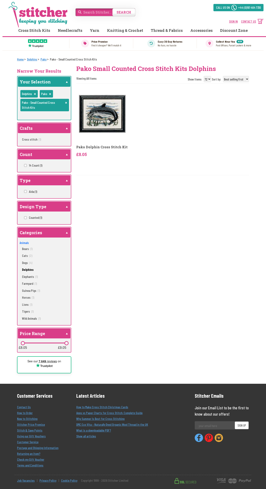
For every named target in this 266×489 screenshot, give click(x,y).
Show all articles (86, 436)
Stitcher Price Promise (31, 424)
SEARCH (124, 12)
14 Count (35, 165)
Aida (33, 191)
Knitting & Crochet (125, 30)
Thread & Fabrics (167, 30)
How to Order (25, 413)
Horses (28, 297)
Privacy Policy (47, 480)
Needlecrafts (70, 30)
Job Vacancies (26, 480)
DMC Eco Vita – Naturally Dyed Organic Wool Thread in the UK (112, 424)
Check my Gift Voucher (30, 459)
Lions (27, 304)
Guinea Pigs (31, 290)
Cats (27, 255)
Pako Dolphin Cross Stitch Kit (102, 147)
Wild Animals (31, 318)
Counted (35, 217)
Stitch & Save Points (29, 430)
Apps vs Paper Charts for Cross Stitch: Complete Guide (109, 413)
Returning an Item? (28, 454)
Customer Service (27, 442)
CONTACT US (248, 21)
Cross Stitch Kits (34, 30)
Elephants (30, 277)
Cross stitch (31, 139)
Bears (27, 249)
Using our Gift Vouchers (31, 436)
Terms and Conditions (30, 465)
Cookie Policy (69, 480)
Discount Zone (234, 30)
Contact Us (24, 407)
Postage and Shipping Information (37, 448)
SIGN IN (233, 21)
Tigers (28, 311)
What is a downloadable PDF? (93, 430)
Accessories (201, 30)
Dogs (27, 263)
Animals (24, 243)
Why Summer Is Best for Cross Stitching (100, 419)
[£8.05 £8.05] (23, 343)
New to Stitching (27, 419)
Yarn (94, 30)
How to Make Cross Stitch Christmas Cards (102, 407)
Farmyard (29, 283)
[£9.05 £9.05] (66, 343)
